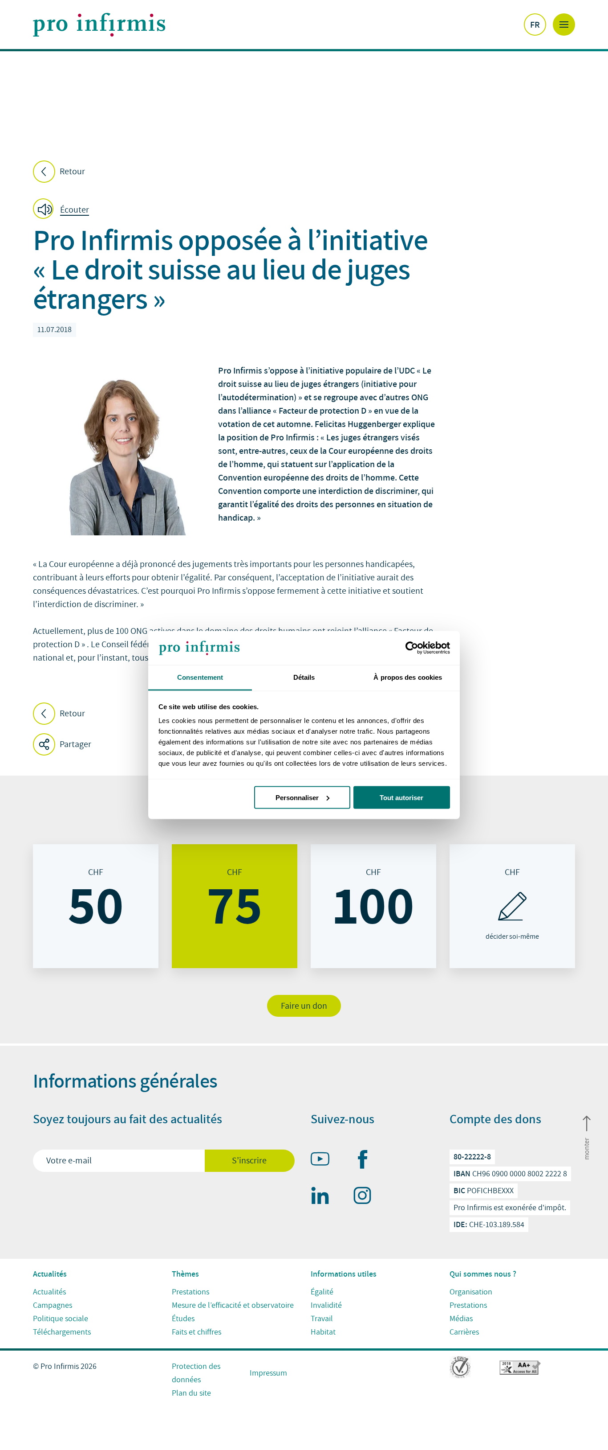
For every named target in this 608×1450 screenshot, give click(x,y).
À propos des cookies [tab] (407, 677)
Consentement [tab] (200, 677)
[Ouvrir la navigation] (564, 24)
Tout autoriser (401, 797)
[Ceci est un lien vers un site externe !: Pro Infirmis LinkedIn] (324, 1197)
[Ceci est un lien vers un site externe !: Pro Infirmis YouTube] (324, 1161)
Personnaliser (297, 797)
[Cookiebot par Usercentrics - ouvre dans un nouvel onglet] (411, 648)
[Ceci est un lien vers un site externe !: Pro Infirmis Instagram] (366, 1197)
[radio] (95, 906)
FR (535, 24)
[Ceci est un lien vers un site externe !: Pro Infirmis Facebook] (366, 1161)
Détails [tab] (304, 677)
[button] (63, 210)
